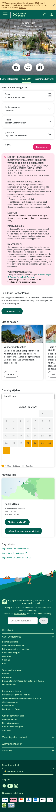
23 (50, 436)
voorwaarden (20, 613)
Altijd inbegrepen (10, 702)
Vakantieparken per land (14, 737)
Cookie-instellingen (11, 653)
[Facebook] (4, 786)
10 (6, 428)
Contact (5, 674)
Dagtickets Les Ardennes (13, 549)
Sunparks (6, 730)
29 (42, 443)
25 (14, 443)
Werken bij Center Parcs (13, 716)
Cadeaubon (7, 677)
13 (28, 428)
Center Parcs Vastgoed (12, 727)
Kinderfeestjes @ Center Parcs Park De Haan (29, 276)
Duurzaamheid (9, 684)
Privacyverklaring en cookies (15, 649)
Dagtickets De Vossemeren (14, 558)
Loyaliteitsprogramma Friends (16, 695)
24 (6, 443)
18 (13, 436)
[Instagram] (16, 786)
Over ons (6, 656)
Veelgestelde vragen (12, 670)
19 (21, 436)
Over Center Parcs (11, 636)
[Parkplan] (40, 67)
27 (28, 443)
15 (42, 428)
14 (35, 428)
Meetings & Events (44, 79)
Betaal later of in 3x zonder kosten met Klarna (23, 681)
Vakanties (7, 750)
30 (50, 443)
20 (28, 436)
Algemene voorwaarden (13, 645)
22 (42, 436)
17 (6, 436)
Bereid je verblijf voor (12, 691)
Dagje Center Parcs (11, 709)
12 (21, 428)
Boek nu (22, 7)
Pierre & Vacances (10, 723)
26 (21, 443)
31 (6, 451)
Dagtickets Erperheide (12, 553)
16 (49, 428)
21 (35, 436)
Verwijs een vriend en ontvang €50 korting (22, 698)
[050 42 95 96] (44, 14)
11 (13, 428)
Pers (4, 663)
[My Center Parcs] (52, 14)
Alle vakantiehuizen (12, 744)
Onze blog (7, 630)
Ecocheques (8, 705)
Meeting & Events (10, 719)
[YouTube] (10, 786)
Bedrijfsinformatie (10, 642)
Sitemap (6, 660)
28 (35, 443)
